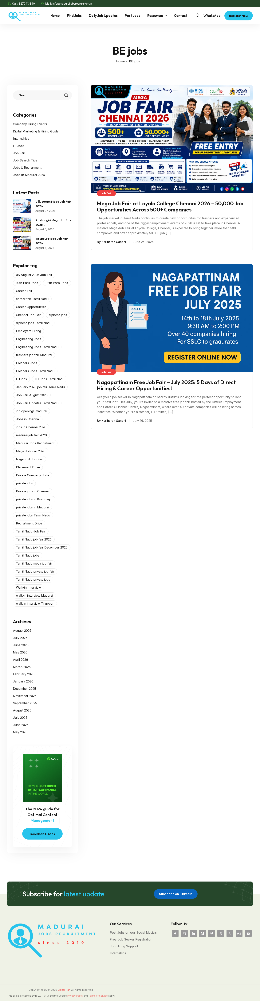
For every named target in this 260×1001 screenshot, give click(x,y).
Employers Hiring (28, 331)
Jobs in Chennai (27, 419)
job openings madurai (31, 411)
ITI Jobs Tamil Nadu (49, 379)
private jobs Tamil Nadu (33, 515)
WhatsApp (212, 15)
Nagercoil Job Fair (29, 459)
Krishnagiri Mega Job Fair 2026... (53, 222)
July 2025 (20, 717)
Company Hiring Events (30, 124)
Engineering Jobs (28, 339)
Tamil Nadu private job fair (35, 571)
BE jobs (134, 61)
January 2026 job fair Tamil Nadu (40, 387)
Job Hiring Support (124, 946)
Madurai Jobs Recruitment (35, 443)
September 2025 (25, 703)
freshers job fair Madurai (34, 355)
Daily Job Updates (103, 15)
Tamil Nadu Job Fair (30, 531)
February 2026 (23, 674)
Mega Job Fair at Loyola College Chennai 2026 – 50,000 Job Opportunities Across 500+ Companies (170, 206)
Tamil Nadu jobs (27, 555)
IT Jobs (18, 146)
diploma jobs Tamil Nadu (33, 323)
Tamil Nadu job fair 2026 (34, 539)
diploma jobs (58, 315)
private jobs (24, 483)
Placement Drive (28, 467)
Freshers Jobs (26, 363)
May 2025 (20, 732)
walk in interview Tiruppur (35, 603)
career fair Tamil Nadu (32, 299)
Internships (21, 138)
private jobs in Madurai (32, 507)
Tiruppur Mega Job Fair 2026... (51, 241)
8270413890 (27, 3)
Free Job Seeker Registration (131, 939)
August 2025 (22, 710)
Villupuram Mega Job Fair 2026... (53, 204)
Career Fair (24, 291)
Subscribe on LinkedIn (175, 894)
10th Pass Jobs (27, 283)
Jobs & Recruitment (27, 167)
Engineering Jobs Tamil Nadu (37, 347)
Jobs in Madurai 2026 (29, 175)
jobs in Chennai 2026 (31, 427)
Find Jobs (74, 15)
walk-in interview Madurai (34, 595)
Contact (180, 15)
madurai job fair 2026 (31, 435)
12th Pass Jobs (57, 283)
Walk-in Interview (28, 587)
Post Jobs (132, 15)
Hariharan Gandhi (113, 242)
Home (55, 15)
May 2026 (20, 652)
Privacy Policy (75, 995)
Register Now (238, 16)
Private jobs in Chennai (32, 491)
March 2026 (22, 667)
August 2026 (22, 630)
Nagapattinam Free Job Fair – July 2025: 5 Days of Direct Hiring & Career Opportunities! (166, 385)
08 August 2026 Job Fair (34, 275)
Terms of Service (98, 995)
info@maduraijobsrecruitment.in (72, 3)
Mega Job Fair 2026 (30, 451)
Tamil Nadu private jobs (33, 579)
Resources (155, 15)
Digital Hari (64, 989)
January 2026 (23, 681)
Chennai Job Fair (28, 315)
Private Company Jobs (32, 475)
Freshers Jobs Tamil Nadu (35, 371)
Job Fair (19, 153)
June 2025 (20, 725)
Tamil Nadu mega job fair (34, 563)
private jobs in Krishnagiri (34, 499)
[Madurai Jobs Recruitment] (24, 15)
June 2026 (21, 645)
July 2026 (20, 638)
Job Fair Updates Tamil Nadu (37, 403)
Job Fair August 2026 (32, 395)
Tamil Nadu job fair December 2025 (41, 547)
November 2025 (24, 696)
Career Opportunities (31, 307)
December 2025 (24, 688)
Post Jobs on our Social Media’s (133, 932)
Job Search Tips (25, 160)
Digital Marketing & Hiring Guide (35, 131)
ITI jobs (21, 379)
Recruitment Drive (29, 523)
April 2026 (20, 659)
